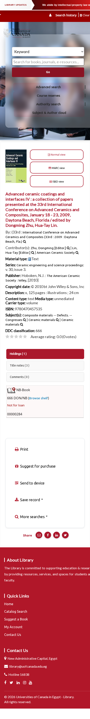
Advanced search (48, 87)
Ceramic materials (41, 320)
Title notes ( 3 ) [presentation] (19, 365)
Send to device (32, 483)
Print (23, 449)
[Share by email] (39, 535)
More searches (32, 517)
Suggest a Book (16, 619)
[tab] (45, 354)
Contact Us (12, 635)
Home (8, 604)
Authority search (48, 104)
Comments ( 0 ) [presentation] (19, 377)
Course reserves (48, 95)
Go (48, 72)
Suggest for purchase (37, 466)
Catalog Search (15, 611)
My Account (13, 627)
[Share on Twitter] (65, 535)
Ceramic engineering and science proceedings (50, 265)
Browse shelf (38, 398)
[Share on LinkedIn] (56, 535)
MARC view (58, 168)
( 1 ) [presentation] (18, 353)
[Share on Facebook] (47, 535)
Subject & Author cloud (49, 112)
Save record (30, 500)
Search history (66, 15)
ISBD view (58, 181)
